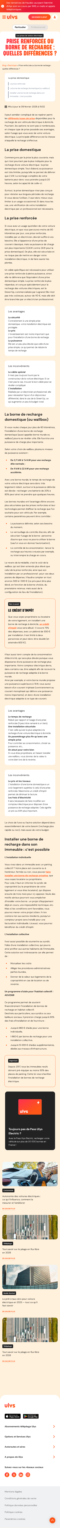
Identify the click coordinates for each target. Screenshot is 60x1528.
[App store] (14, 1417)
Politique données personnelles (21, 1505)
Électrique (12, 65)
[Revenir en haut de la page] (52, 1520)
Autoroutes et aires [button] (15, 1446)
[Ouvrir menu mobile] (4, 17)
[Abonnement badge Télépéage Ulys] (12, 17)
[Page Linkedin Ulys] (21, 1474)
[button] (8, 1208)
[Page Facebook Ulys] (7, 1474)
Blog (4, 65)
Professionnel (38, 27)
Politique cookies (13, 1512)
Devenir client (39, 17)
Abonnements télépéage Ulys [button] (20, 1426)
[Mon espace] (55, 17)
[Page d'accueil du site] (10, 1406)
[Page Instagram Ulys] (28, 1474)
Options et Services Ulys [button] (18, 1436)
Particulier (20, 27)
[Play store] (31, 1417)
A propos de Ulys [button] (14, 1456)
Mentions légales (13, 1491)
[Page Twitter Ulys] (14, 1474)
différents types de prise (21, 118)
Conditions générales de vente (20, 1498)
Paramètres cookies (15, 1519)
